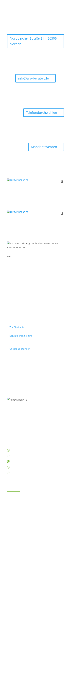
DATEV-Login (20, 467)
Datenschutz (43, 657)
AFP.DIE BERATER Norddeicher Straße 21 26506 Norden (25, 500)
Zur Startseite (16, 327)
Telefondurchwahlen (41, 112)
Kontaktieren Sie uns (20, 335)
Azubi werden (20, 456)
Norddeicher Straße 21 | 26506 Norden (33, 41)
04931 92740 (20, 510)
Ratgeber (18, 473)
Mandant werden (44, 147)
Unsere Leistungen (19, 348)
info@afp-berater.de (33, 78)
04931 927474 (20, 516)
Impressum (27, 657)
